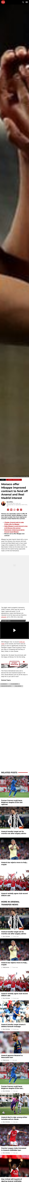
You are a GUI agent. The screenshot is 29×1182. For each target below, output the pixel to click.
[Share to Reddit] (18, 510)
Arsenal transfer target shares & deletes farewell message (13, 1025)
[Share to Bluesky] (11, 510)
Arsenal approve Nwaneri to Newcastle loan (12, 1056)
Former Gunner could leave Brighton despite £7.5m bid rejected (11, 802)
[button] (23, 2)
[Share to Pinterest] (21, 510)
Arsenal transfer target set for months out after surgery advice (13, 832)
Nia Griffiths (10, 501)
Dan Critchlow (6, 936)
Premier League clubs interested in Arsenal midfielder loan (13, 1149)
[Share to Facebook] (8, 510)
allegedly (3, 617)
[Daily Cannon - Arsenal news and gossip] (3, 2)
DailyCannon (6, 967)
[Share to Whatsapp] (14, 510)
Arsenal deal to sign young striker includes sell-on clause (14, 1118)
